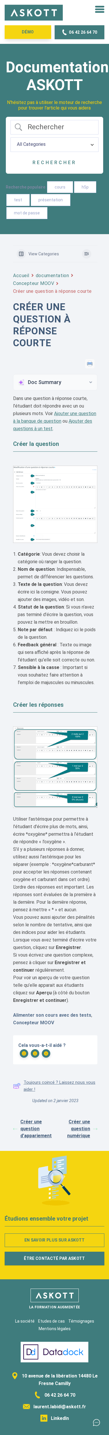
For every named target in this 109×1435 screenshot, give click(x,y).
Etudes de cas (51, 1321)
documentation (52, 275)
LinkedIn (59, 1418)
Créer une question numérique (78, 1128)
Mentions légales (55, 1328)
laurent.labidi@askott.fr (59, 1406)
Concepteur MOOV (33, 283)
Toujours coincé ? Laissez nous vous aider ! (59, 1086)
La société (25, 1321)
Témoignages (81, 1321)
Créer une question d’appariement (36, 1128)
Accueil (21, 275)
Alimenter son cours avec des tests (52, 1015)
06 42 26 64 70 (59, 1395)
